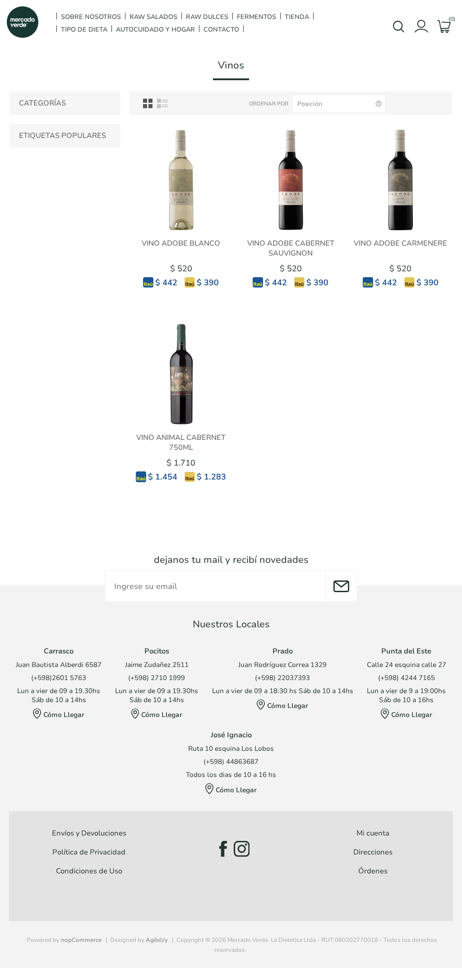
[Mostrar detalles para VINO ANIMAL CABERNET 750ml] (181, 374)
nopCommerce (81, 940)
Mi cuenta (372, 833)
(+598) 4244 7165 (406, 677)
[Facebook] (220, 849)
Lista (162, 103)
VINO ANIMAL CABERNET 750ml (181, 442)
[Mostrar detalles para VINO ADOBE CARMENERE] (400, 180)
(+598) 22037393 (282, 677)
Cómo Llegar (63, 714)
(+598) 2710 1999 (156, 677)
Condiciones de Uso (89, 871)
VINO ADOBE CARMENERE (400, 243)
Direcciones (373, 852)
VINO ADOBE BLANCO (181, 243)
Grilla (147, 103)
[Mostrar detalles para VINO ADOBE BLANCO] (181, 180)
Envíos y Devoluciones (89, 833)
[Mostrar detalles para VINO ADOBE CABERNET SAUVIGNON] (290, 180)
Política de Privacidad (88, 852)
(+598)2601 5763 (58, 677)
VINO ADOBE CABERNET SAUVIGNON (290, 248)
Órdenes (373, 871)
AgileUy (157, 940)
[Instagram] (241, 849)
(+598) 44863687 (231, 761)
